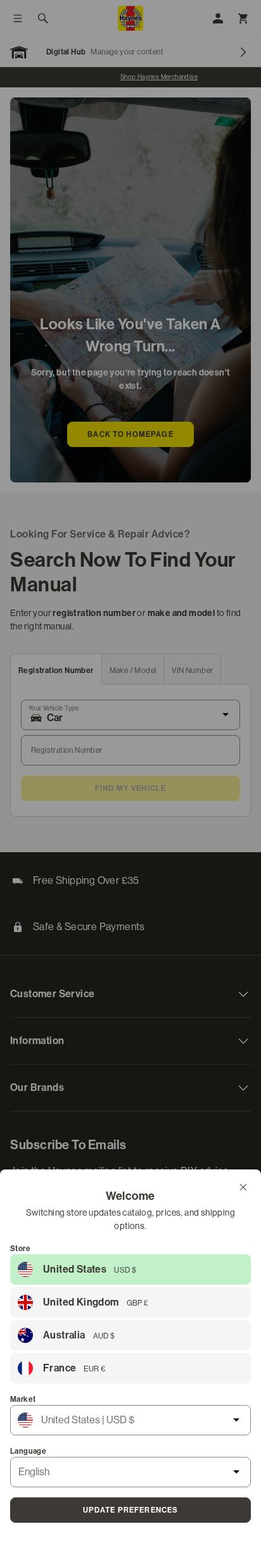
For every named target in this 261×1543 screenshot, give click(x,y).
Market (22, 1399)
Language (28, 1451)
